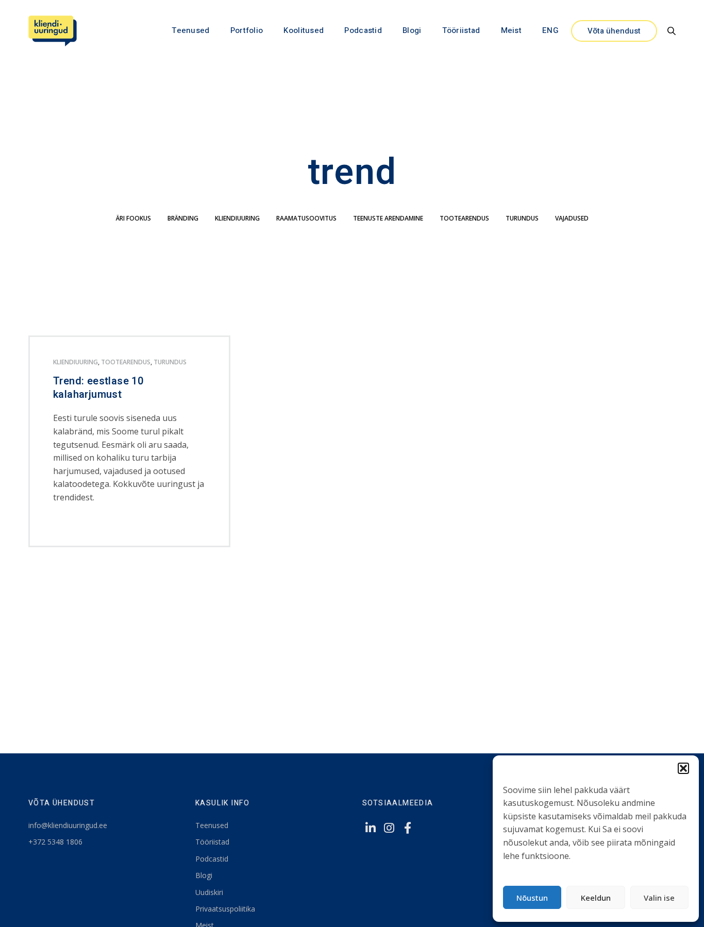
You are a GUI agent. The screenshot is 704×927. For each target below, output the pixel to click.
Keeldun (596, 897)
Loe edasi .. (70, 524)
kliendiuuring (237, 218)
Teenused (190, 30)
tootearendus (464, 218)
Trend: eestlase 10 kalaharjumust (98, 388)
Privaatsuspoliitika (225, 909)
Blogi (412, 30)
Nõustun (532, 897)
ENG (550, 30)
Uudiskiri (209, 892)
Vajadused (572, 218)
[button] (683, 768)
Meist (511, 30)
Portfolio (246, 30)
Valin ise (659, 897)
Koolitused (303, 30)
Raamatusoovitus (306, 218)
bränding (182, 218)
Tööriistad (461, 30)
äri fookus (133, 218)
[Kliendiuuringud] (52, 30)
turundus (522, 218)
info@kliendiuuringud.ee (67, 825)
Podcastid (363, 30)
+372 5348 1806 (55, 842)
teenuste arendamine (388, 218)
